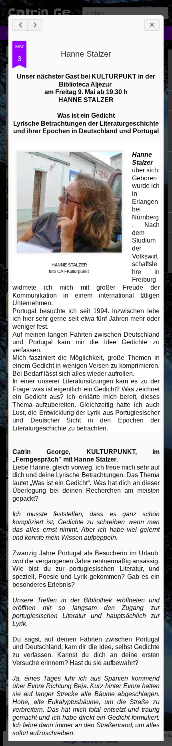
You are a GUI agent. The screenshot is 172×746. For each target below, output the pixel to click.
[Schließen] (152, 25)
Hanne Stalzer (86, 53)
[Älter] (34, 25)
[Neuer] (20, 25)
